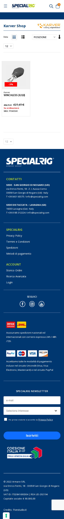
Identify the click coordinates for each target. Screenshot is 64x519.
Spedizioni (12, 247)
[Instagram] (32, 304)
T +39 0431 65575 (15, 196)
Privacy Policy (14, 235)
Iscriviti (32, 435)
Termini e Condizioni (18, 241)
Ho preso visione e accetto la (31, 419)
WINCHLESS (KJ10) (14, 95)
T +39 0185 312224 (15, 212)
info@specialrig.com (37, 196)
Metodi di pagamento (18, 253)
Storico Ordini (14, 270)
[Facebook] (22, 304)
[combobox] (32, 411)
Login (9, 282)
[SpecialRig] (23, 6)
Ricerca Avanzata (16, 276)
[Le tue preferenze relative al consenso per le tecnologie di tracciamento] (6, 515)
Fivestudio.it (20, 509)
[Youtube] (41, 304)
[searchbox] (32, 411)
